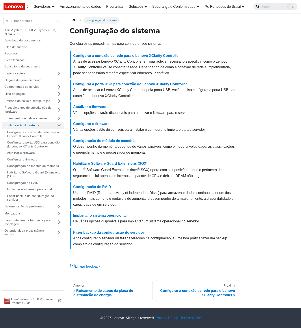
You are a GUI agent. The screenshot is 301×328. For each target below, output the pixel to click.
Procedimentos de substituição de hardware (28, 109)
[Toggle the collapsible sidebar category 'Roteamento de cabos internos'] (59, 118)
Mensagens (12, 213)
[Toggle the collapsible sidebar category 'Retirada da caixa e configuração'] (59, 100)
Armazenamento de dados (80, 6)
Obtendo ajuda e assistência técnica (24, 232)
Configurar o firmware (22, 159)
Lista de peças (14, 93)
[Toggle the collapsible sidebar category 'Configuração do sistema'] (59, 125)
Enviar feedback (87, 266)
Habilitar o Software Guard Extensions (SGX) (33, 174)
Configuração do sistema (21, 125)
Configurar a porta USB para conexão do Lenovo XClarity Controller (33, 144)
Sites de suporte (15, 47)
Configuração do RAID (22, 182)
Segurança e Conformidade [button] (173, 6)
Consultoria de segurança (22, 66)
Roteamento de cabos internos (25, 118)
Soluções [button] (136, 6)
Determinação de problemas (24, 206)
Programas (114, 6)
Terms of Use (190, 318)
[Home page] (74, 20)
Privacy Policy (167, 318)
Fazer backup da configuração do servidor (30, 197)
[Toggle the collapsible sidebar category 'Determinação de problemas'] (59, 206)
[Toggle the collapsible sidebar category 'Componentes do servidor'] (59, 86)
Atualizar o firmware (21, 153)
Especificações (14, 73)
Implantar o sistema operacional (29, 189)
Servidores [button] (42, 6)
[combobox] (11, 20)
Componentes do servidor (22, 86)
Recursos (11, 53)
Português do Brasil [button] (225, 6)
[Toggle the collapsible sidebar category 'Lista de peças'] (59, 93)
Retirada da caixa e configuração (27, 100)
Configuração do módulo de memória (33, 166)
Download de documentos (22, 40)
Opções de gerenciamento (22, 80)
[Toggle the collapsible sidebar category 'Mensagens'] (59, 213)
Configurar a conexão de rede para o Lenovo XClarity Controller (33, 134)
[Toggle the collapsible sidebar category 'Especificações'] (59, 73)
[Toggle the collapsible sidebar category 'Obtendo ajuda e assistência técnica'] (59, 232)
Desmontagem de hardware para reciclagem (27, 222)
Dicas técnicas (14, 60)
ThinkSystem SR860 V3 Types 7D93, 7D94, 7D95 (30, 32)
